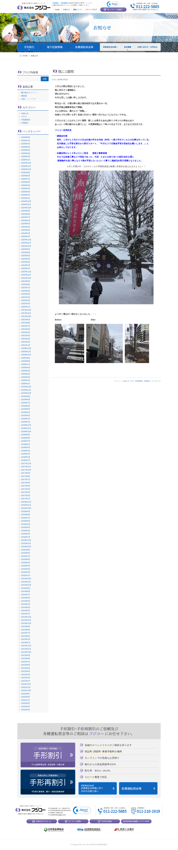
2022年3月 (25, 300)
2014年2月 (25, 610)
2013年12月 (26, 617)
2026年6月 (25, 144)
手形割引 (147, 381)
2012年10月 (26, 652)
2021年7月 (25, 326)
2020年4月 (25, 374)
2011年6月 (25, 703)
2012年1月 (25, 681)
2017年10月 (26, 470)
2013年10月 (26, 623)
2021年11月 (26, 313)
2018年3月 (25, 454)
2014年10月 (26, 585)
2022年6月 (25, 291)
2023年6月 (25, 256)
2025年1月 (25, 198)
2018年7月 (25, 441)
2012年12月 (26, 646)
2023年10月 (26, 246)
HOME (25, 55)
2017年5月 (25, 486)
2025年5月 (25, 185)
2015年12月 (26, 540)
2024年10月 (26, 208)
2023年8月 (25, 252)
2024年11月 (26, 204)
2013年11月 (26, 620)
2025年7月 (25, 179)
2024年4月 (25, 227)
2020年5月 (25, 371)
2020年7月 (25, 364)
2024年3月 (25, 230)
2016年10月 (26, 508)
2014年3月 (25, 607)
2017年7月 (25, 479)
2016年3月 (25, 531)
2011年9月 (25, 694)
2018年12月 (26, 425)
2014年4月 (25, 604)
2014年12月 (26, 578)
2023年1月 (25, 268)
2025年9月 (25, 172)
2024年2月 (25, 233)
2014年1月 (25, 614)
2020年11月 (26, 351)
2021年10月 (26, 316)
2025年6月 (25, 182)
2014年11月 (26, 582)
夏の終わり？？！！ (29, 93)
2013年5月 (25, 636)
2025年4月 (25, 188)
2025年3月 (25, 192)
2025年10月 (26, 169)
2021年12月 (26, 310)
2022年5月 (25, 294)
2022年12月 (26, 272)
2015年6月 (25, 559)
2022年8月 (25, 284)
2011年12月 (26, 684)
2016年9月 (25, 511)
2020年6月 (25, 367)
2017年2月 (25, 495)
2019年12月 (26, 387)
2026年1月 (25, 160)
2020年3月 (25, 377)
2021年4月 (25, 335)
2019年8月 (25, 399)
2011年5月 (25, 706)
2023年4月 (25, 262)
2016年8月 (25, 514)
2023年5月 (25, 259)
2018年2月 (25, 457)
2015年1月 (25, 575)
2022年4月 (25, 297)
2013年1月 (25, 642)
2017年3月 (25, 492)
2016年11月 (26, 505)
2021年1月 (25, 345)
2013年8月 (25, 630)
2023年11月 (26, 243)
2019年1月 (25, 422)
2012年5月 (25, 668)
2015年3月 (25, 569)
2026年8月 (25, 137)
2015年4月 (25, 566)
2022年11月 (26, 275)
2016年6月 (25, 521)
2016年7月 (25, 518)
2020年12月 (26, 348)
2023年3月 (25, 265)
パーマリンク (156, 381)
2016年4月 (25, 527)
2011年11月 (26, 687)
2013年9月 (25, 626)
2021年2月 (25, 342)
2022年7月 (25, 288)
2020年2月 (25, 380)
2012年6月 (25, 665)
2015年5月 (25, 563)
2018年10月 (26, 431)
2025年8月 (25, 176)
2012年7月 (25, 662)
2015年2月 (25, 572)
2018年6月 (25, 444)
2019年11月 (26, 390)
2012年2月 (25, 678)
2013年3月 (25, 639)
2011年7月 (25, 700)
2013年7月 (25, 633)
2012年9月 (25, 655)
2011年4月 (25, 710)
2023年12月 (26, 240)
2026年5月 (25, 147)
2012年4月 (25, 671)
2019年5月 (25, 409)
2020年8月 (25, 361)
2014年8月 (25, 591)
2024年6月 (25, 220)
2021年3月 (25, 339)
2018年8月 (25, 438)
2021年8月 (25, 323)
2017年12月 (26, 463)
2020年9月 (25, 358)
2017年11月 (26, 467)
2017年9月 (25, 473)
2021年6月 (25, 329)
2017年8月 (25, 476)
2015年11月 (26, 543)
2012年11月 (26, 649)
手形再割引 (139, 381)
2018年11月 (26, 428)
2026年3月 (25, 153)
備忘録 (24, 96)
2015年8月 (25, 553)
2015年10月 (26, 546)
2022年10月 (26, 278)
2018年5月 (25, 447)
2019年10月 (26, 393)
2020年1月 (25, 383)
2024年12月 (26, 201)
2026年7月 (25, 140)
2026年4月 (25, 150)
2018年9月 (25, 435)
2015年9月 (25, 550)
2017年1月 (25, 499)
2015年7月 (25, 556)
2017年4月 (25, 489)
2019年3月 (25, 415)
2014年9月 (25, 588)
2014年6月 (25, 598)
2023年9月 (25, 249)
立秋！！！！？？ (28, 99)
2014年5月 (25, 601)
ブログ (132, 381)
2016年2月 (25, 534)
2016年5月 (25, 524)
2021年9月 (25, 320)
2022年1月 (25, 307)
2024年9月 (25, 211)
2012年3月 (25, 674)
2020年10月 (26, 355)
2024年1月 (25, 236)
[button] (113, 4)
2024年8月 (25, 214)
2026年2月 (25, 156)
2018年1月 (25, 460)
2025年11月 (26, 166)
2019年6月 (25, 406)
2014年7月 (25, 595)
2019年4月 (25, 412)
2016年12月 (26, 502)
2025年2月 (25, 195)
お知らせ (126, 381)
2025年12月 (26, 163)
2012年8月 (25, 658)
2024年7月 (25, 217)
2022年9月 (25, 281)
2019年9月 (25, 396)
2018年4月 (25, 451)
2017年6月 (25, 483)
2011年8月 (25, 697)
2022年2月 (25, 303)
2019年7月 (25, 403)
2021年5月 (25, 332)
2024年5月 (25, 224)
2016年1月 (25, 537)
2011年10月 (26, 690)
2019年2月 (25, 419)
